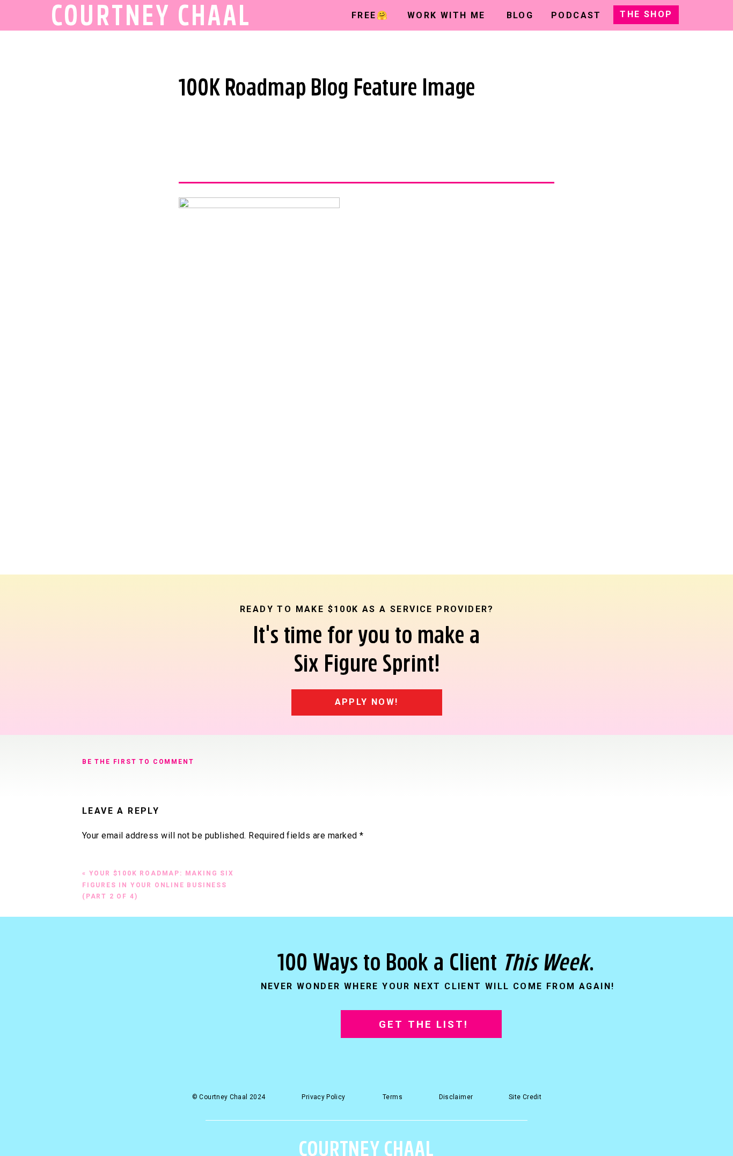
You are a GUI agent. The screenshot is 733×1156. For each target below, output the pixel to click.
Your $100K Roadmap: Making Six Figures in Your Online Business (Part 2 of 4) (158, 885)
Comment (104, 857)
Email (96, 1030)
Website (98, 1066)
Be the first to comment (138, 761)
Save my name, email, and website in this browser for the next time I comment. (239, 1116)
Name (97, 994)
